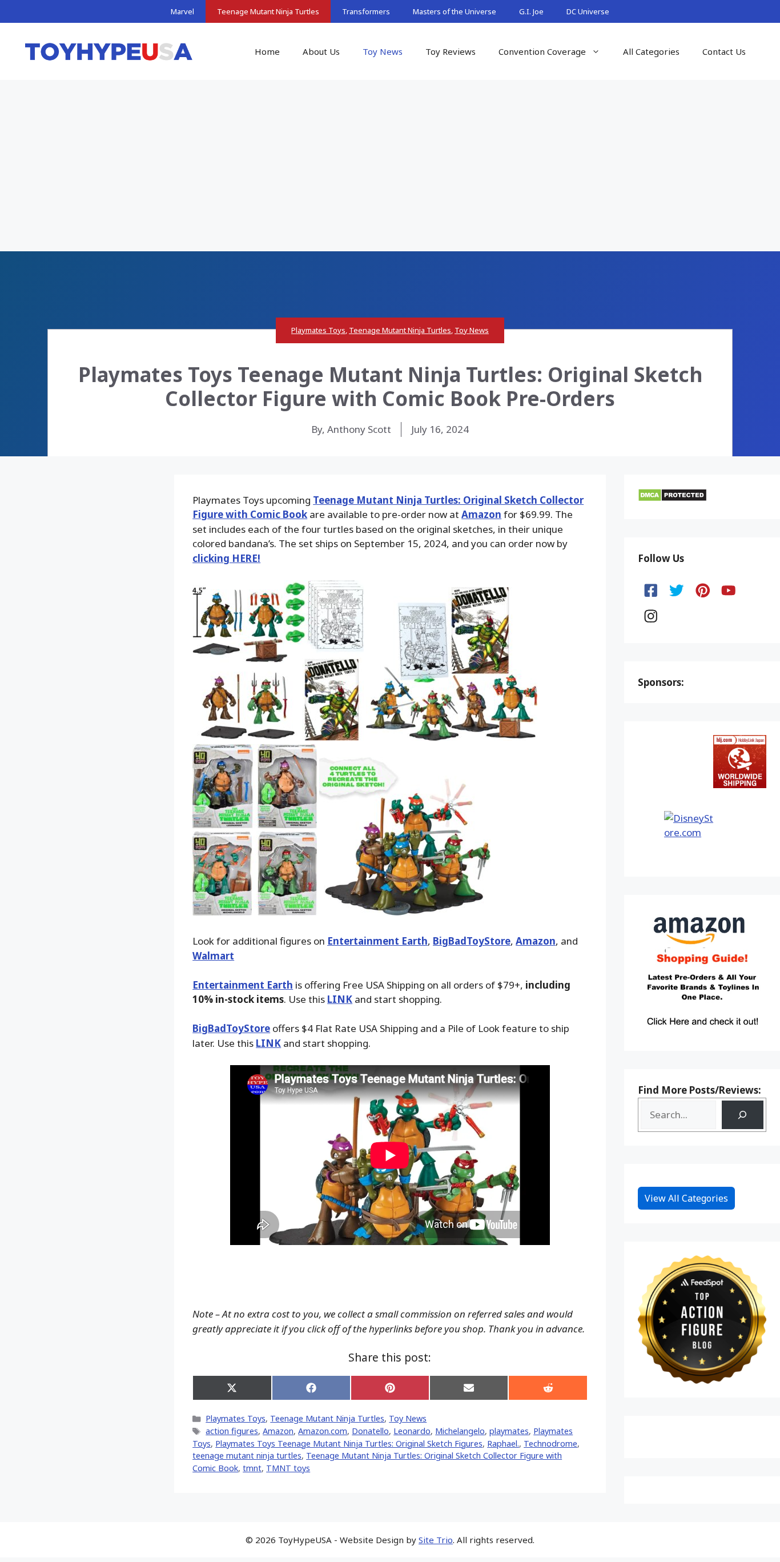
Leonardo (412, 1431)
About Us (321, 51)
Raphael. (503, 1443)
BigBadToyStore (471, 940)
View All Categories (686, 1198)
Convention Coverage (542, 51)
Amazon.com (322, 1431)
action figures (232, 1431)
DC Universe (587, 11)
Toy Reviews (450, 51)
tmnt (252, 1468)
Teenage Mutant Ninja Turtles (268, 11)
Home (267, 51)
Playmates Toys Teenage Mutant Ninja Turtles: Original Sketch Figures (349, 1443)
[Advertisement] (390, 166)
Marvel (182, 11)
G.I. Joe (531, 11)
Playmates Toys (318, 330)
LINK (339, 999)
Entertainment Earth (377, 940)
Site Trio (436, 1539)
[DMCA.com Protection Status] (672, 498)
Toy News (383, 51)
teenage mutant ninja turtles (246, 1455)
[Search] (742, 1115)
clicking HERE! (226, 558)
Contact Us (724, 51)
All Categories (651, 51)
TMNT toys (288, 1468)
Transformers (366, 11)
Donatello (370, 1431)
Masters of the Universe (454, 11)
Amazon (481, 514)
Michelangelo (460, 1431)
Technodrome (550, 1443)
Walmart (213, 955)
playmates (509, 1431)
